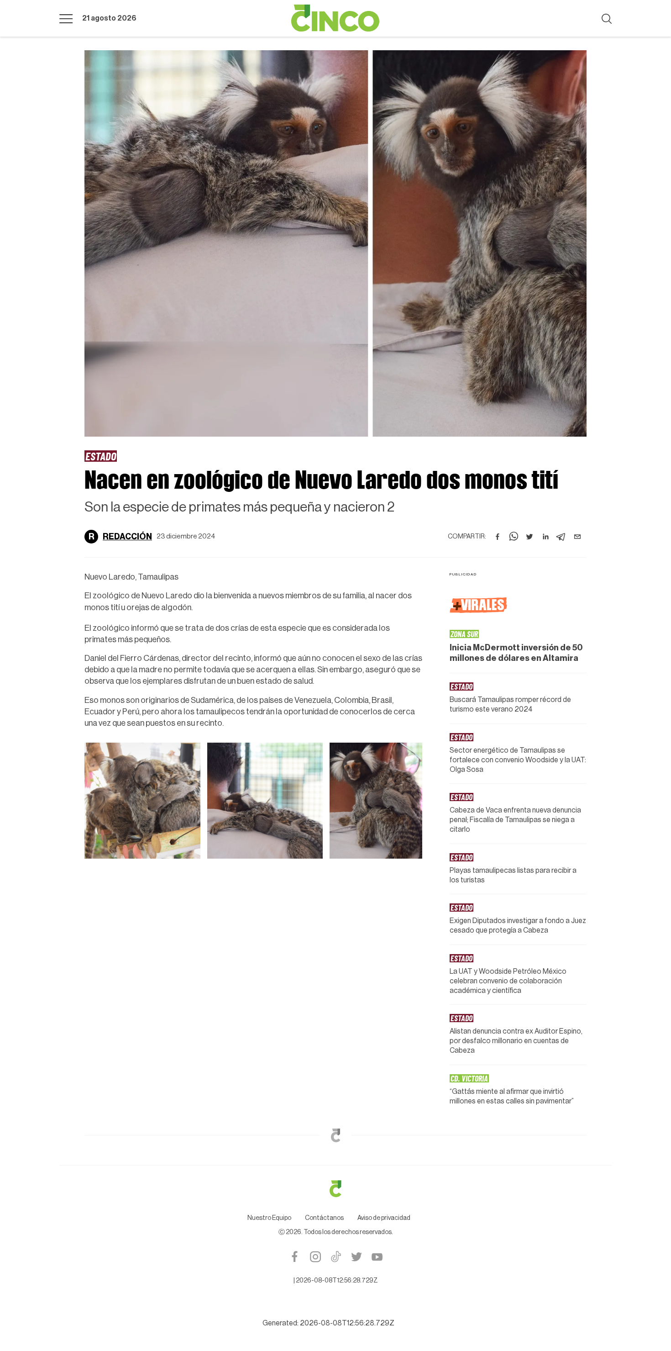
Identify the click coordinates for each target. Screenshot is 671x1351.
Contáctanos (324, 1218)
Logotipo (335, 18)
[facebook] (497, 537)
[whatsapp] (513, 537)
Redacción (127, 537)
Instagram (315, 1256)
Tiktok (335, 1256)
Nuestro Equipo (269, 1218)
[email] (577, 537)
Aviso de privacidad (383, 1218)
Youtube (377, 1256)
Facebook (294, 1256)
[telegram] (561, 537)
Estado (100, 456)
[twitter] (529, 537)
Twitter (356, 1256)
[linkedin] (545, 537)
